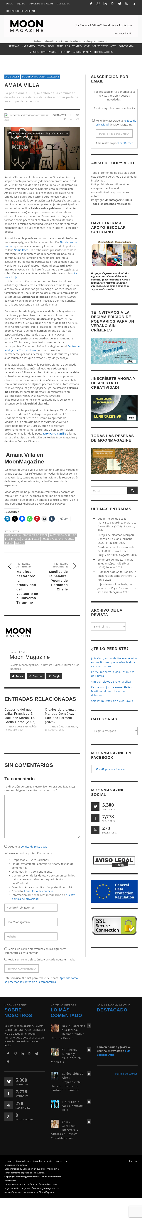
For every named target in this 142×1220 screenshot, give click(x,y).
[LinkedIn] (105, 3)
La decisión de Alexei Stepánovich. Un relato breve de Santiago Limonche (67, 1082)
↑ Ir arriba (133, 1160)
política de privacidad (34, 846)
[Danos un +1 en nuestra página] (8, 1116)
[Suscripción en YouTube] (95, 830)
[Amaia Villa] (42, 148)
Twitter (19, 676)
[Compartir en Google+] (64, 119)
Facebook (37, 676)
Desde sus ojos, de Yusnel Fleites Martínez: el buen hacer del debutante (111, 691)
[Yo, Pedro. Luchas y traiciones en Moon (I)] (55, 1051)
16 (89, 1049)
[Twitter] (119, 3)
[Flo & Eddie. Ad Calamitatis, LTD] (55, 1103)
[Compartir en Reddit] (77, 119)
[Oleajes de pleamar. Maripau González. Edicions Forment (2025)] (62, 743)
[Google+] (98, 3)
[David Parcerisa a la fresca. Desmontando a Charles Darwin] (55, 1027)
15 (89, 1121)
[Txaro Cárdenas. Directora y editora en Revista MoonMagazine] (55, 1123)
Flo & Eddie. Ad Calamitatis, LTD (73, 1106)
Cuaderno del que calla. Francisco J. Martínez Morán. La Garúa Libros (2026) (117, 522)
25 (89, 1026)
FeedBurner (125, 143)
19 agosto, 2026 (14, 730)
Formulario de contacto (38, 891)
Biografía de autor (35, 535)
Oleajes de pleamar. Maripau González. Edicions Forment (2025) (116, 538)
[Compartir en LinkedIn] (70, 119)
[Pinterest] (112, 3)
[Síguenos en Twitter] (95, 806)
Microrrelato (31, 539)
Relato (19, 543)
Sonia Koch (21, 250)
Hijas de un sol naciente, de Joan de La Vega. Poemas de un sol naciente (117, 588)
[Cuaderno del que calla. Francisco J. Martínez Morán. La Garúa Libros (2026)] (21, 743)
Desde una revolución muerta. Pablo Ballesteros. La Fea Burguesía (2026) (116, 551)
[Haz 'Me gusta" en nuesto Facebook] (95, 818)
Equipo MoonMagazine (40, 76)
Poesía (9, 543)
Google (56, 676)
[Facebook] (90, 3)
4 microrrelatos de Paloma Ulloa (111, 681)
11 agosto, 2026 (54, 730)
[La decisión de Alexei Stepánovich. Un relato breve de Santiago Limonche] (55, 1075)
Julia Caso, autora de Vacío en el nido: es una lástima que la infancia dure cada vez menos (114, 662)
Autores (12, 76)
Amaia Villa (13, 535)
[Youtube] (126, 3)
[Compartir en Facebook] (70, 115)
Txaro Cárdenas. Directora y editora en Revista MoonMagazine (65, 1130)
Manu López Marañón (23, 727)
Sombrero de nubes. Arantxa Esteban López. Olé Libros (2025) (115, 563)
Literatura (12, 539)
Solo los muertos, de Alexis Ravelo (112, 701)
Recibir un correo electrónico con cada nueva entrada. (41, 959)
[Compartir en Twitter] (77, 115)
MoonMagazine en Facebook (111, 769)
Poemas (69, 539)
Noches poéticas (52, 539)
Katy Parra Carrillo (54, 433)
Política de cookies (126, 1073)
